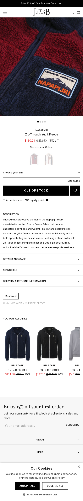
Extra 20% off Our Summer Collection (41, 3)
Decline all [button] (55, 485)
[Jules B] (41, 12)
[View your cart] (78, 12)
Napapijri (42, 130)
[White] (48, 159)
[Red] (34, 159)
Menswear (11, 296)
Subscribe (72, 424)
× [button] (78, 466)
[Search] (72, 12)
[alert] (41, 482)
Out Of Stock (36, 190)
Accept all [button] (27, 485)
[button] (38, 122)
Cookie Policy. (56, 477)
